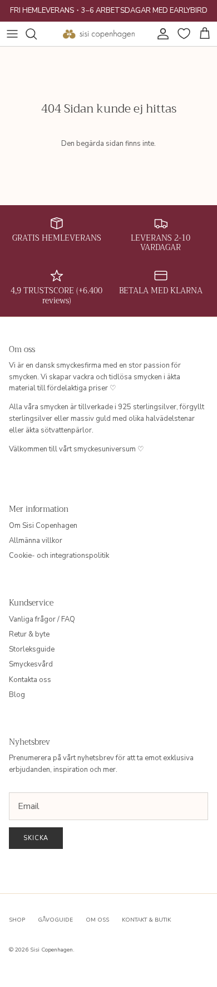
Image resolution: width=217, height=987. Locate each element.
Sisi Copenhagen (51, 950)
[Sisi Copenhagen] (99, 34)
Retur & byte (29, 634)
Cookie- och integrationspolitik (59, 556)
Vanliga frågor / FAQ (42, 619)
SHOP (17, 920)
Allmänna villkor (35, 541)
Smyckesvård (31, 664)
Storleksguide (32, 649)
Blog (17, 695)
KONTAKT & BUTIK (146, 920)
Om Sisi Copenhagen (43, 526)
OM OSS (97, 920)
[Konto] (160, 34)
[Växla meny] (12, 34)
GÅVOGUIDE (55, 920)
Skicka (35, 838)
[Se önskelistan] (182, 34)
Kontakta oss (30, 680)
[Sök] (36, 34)
